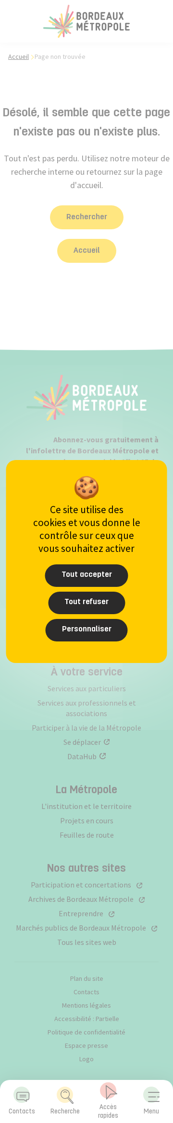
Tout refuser (86, 602)
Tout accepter (87, 575)
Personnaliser (86, 629)
